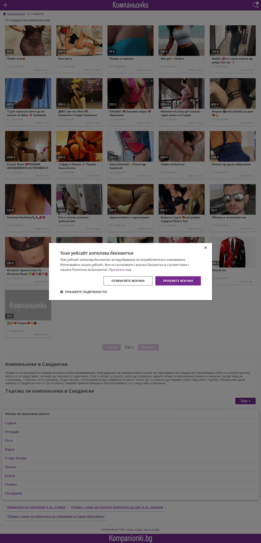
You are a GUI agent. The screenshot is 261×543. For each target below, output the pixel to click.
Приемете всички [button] (178, 281)
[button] (83, 292)
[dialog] (130, 271)
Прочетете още (120, 270)
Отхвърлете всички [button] (128, 281)
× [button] (205, 247)
